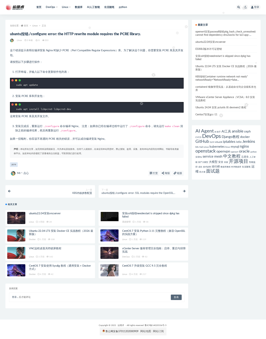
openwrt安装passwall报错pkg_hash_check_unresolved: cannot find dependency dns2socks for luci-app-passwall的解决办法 (225, 35)
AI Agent (204, 131)
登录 (256, 7)
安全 (220, 162)
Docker (32, 239)
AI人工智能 (93, 7)
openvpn (223, 151)
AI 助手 (217, 132)
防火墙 (202, 172)
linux (227, 147)
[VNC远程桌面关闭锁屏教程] (16, 253)
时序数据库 (236, 167)
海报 (167, 173)
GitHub (202, 142)
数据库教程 (226, 167)
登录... (15, 297)
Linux (35, 26)
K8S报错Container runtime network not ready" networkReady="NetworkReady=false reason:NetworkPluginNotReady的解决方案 (221, 79)
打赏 (155, 173)
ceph (247, 131)
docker (245, 136)
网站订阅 (158, 331)
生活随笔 (109, 7)
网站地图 (145, 331)
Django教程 (230, 137)
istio (239, 141)
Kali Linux (204, 147)
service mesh (212, 156)
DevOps (126, 257)
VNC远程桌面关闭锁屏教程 (45, 248)
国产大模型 (203, 162)
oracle (244, 151)
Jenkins (248, 142)
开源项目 (238, 161)
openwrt (234, 152)
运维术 (121, 325)
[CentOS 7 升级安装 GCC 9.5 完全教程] (109, 270)
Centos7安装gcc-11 (206, 114)
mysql (235, 146)
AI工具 (226, 131)
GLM (212, 142)
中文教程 (231, 156)
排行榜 (216, 166)
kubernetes (217, 146)
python (123, 7)
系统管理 (126, 222)
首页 (38, 7)
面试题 (213, 171)
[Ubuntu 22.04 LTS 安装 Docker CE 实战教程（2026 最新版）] (16, 235)
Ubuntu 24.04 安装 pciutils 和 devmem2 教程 (220, 107)
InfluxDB (218, 142)
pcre (14, 164)
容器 (226, 162)
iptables (229, 142)
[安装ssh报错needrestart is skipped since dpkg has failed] (109, 216)
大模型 (213, 161)
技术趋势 (207, 167)
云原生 (245, 157)
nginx (244, 146)
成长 (200, 167)
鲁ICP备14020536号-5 (155, 325)
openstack (205, 151)
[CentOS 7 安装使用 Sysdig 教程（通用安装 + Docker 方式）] (16, 270)
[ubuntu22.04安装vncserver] (16, 218)
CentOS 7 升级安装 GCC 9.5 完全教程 (144, 265)
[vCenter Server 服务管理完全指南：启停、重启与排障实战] (109, 253)
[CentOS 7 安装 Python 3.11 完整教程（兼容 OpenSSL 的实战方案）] (109, 235)
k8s (197, 147)
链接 (179, 173)
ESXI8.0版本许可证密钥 (208, 49)
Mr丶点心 (23, 173)
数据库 (79, 7)
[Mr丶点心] (12, 40)
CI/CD (198, 137)
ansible (237, 131)
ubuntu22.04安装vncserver (45, 213)
